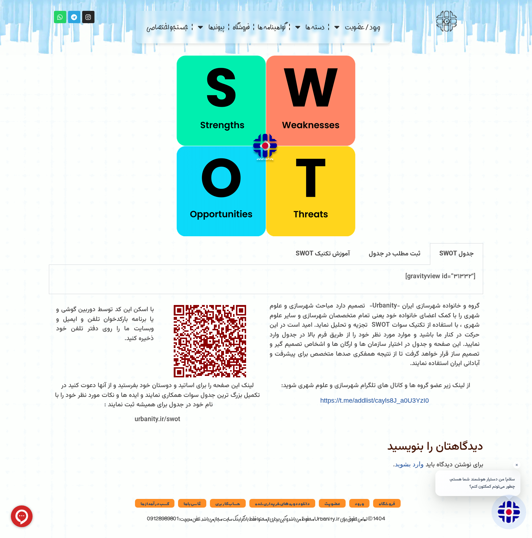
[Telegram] (74, 17)
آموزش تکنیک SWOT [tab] (323, 254)
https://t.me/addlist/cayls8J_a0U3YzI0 (374, 400)
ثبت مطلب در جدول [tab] (395, 254)
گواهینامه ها (272, 27)
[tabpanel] (266, 280)
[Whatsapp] (60, 17)
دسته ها (315, 27)
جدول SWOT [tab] (456, 254)
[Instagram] (88, 17)
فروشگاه (241, 27)
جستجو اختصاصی (167, 27)
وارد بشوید (409, 464)
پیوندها (216, 27)
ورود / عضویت (362, 27)
